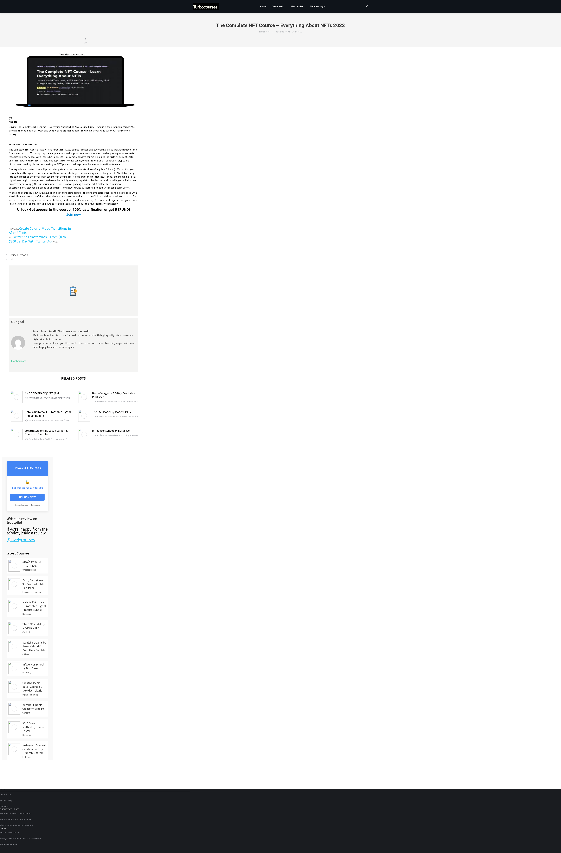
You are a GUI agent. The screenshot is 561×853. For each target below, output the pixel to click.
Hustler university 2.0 (9, 832)
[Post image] (16, 397)
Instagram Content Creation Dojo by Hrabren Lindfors (34, 749)
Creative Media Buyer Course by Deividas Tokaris (32, 686)
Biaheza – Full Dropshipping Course (15, 819)
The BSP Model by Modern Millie (112, 412)
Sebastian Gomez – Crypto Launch (15, 813)
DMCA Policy (5, 794)
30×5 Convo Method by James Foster (33, 727)
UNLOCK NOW (27, 497)
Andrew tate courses (9, 844)
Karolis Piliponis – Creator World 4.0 (33, 706)
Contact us (4, 806)
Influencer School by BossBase (111, 430)
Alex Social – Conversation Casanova (16, 825)
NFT (13, 259)
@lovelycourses (21, 539)
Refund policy (6, 800)
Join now (73, 215)
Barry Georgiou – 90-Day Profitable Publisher (113, 395)
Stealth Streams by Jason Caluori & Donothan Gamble (46, 432)
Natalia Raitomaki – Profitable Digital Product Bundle (48, 413)
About (2, 788)
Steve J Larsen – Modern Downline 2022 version (21, 838)
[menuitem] (263, 7)
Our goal (17, 321)
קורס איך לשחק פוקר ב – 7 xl (42, 393)
